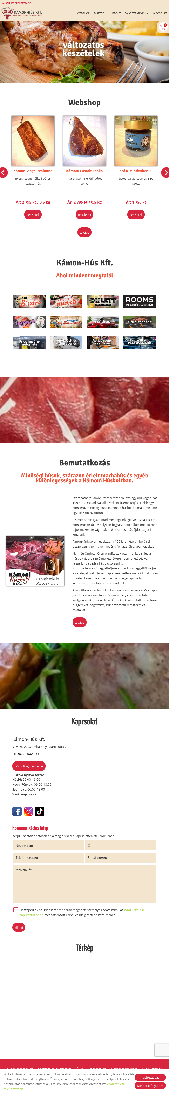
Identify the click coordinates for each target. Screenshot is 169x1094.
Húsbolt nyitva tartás (28, 766)
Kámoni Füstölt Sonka (33, 171)
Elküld (18, 927)
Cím (90, 845)
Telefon (27, 857)
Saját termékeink (136, 13)
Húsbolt (115, 13)
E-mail (98, 857)
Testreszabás (150, 1077)
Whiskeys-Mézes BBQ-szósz (136, 173)
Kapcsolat (159, 13)
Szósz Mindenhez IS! (84, 171)
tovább (84, 232)
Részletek (33, 215)
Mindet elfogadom (150, 1085)
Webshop (83, 13)
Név (24, 845)
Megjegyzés (24, 869)
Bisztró (99, 13)
